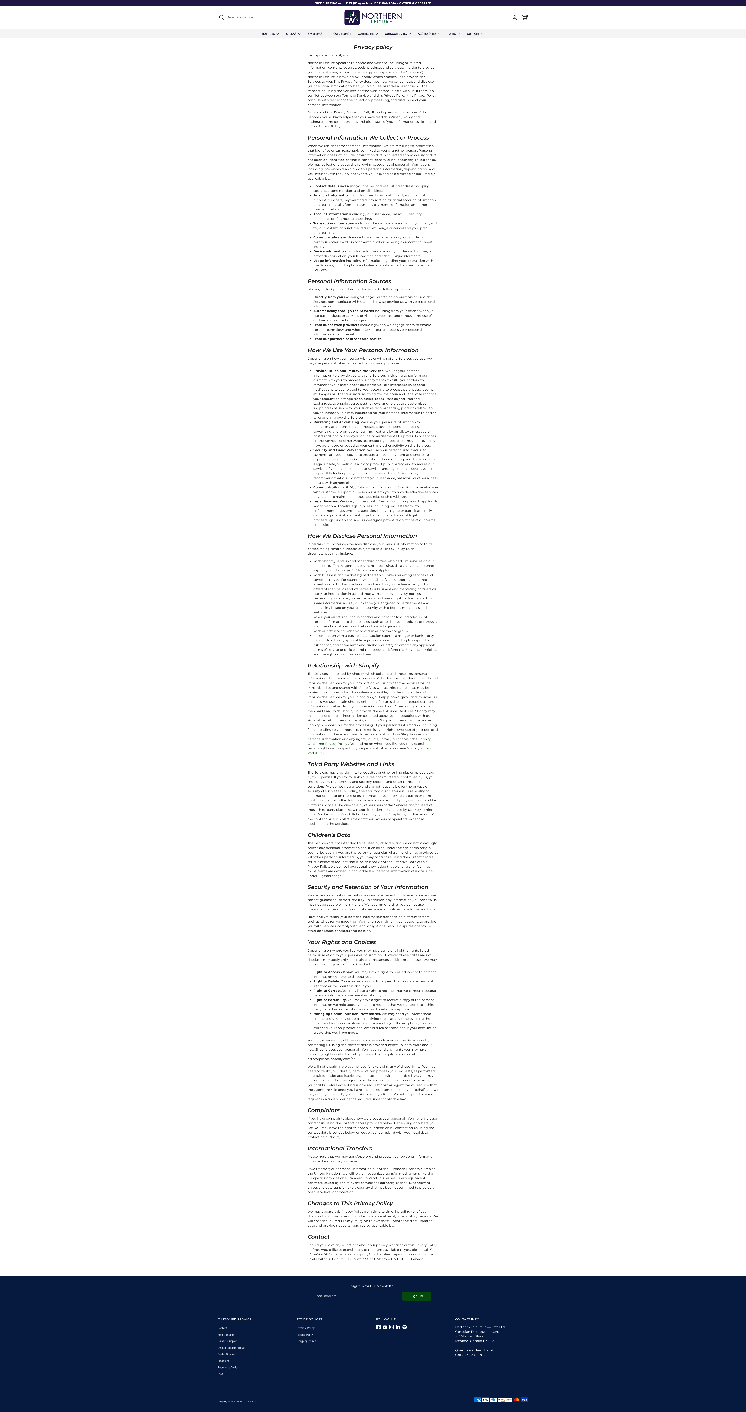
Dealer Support (226, 1354)
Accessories (427, 33)
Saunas (291, 33)
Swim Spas (315, 33)
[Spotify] (404, 1327)
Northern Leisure (250, 1401)
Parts (452, 33)
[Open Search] (221, 17)
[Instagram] (391, 1327)
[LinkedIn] (398, 1327)
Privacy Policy (306, 1328)
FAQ (220, 1374)
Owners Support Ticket (231, 1348)
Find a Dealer (226, 1335)
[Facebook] (378, 1327)
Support (473, 33)
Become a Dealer (228, 1367)
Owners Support (227, 1341)
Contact (222, 1328)
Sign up (416, 1296)
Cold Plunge (342, 33)
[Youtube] (385, 1327)
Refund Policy (305, 1335)
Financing (224, 1361)
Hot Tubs (269, 33)
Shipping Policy (306, 1341)
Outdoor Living (396, 33)
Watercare (366, 33)
